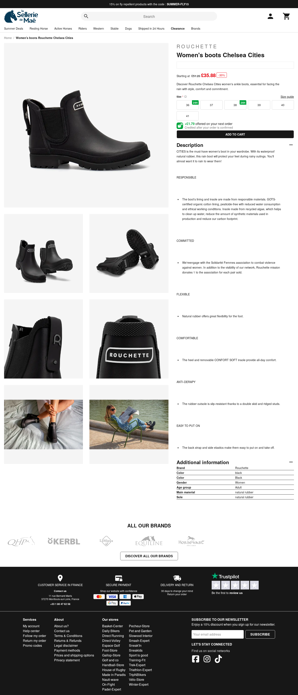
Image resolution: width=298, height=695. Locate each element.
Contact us (60, 591)
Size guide (287, 97)
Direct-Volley (111, 640)
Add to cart (235, 134)
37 (211, 105)
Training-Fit (137, 660)
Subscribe (260, 634)
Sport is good (138, 655)
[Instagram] (207, 659)
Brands (195, 28)
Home (8, 38)
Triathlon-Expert (140, 669)
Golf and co (110, 660)
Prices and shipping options (74, 655)
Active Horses (63, 28)
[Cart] (287, 16)
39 (259, 105)
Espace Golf (111, 645)
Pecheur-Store (139, 626)
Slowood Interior (140, 635)
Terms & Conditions (68, 635)
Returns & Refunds (67, 640)
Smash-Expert (139, 640)
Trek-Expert (137, 665)
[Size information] (185, 96)
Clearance (178, 28)
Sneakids (136, 650)
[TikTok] (218, 659)
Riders (82, 28)
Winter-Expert (138, 684)
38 (239, 104)
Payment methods (67, 650)
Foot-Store (109, 650)
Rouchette (197, 46)
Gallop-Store (111, 655)
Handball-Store (113, 665)
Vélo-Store (136, 679)
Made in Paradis (114, 674)
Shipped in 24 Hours (151, 28)
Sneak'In (135, 645)
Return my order (34, 640)
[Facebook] (196, 659)
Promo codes (32, 645)
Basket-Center (112, 626)
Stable (114, 28)
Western (98, 28)
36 (192, 104)
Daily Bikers (111, 630)
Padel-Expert (111, 689)
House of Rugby (113, 669)
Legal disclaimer (66, 645)
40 (282, 105)
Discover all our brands (149, 556)
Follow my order (34, 635)
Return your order (177, 594)
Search (149, 16)
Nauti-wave (110, 679)
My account (31, 626)
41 (187, 116)
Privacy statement (67, 660)
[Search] (86, 16)
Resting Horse (39, 28)
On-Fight (108, 684)
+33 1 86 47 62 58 (60, 604)
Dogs (128, 28)
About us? (61, 626)
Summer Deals (13, 28)
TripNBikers (137, 674)
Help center (31, 630)
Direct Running (113, 635)
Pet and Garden (140, 630)
